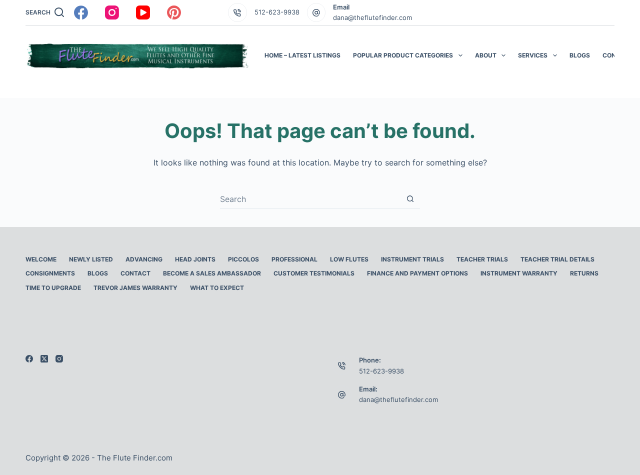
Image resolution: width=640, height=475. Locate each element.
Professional (295, 259)
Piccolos (243, 259)
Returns (584, 273)
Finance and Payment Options (417, 273)
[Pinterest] (174, 13)
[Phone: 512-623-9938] (342, 366)
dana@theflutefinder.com (372, 18)
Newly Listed (91, 259)
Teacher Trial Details (557, 259)
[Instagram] (112, 13)
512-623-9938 (277, 12)
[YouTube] (143, 13)
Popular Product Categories (403, 55)
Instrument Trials (412, 259)
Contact (617, 55)
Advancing (144, 259)
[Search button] (410, 198)
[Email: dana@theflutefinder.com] (342, 395)
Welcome (41, 259)
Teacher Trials (482, 259)
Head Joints (195, 259)
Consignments (50, 273)
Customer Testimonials (314, 273)
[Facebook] (81, 13)
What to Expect (217, 288)
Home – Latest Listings (302, 55)
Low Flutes (349, 259)
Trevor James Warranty (136, 288)
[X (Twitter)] (44, 358)
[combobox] (310, 199)
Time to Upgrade (53, 288)
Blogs (580, 55)
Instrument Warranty (519, 273)
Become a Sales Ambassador (212, 273)
